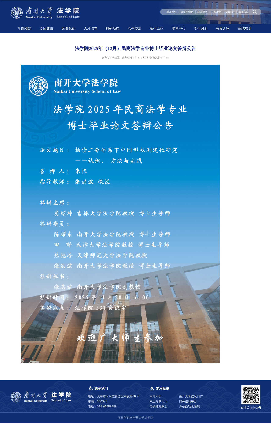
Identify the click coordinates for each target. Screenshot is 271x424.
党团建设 (46, 28)
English (230, 11)
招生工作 (156, 28)
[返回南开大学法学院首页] (46, 7)
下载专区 (217, 11)
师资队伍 (68, 28)
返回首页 (171, 11)
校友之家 (223, 28)
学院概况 (24, 28)
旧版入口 (243, 11)
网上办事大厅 (158, 401)
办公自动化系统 (189, 406)
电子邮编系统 (158, 406)
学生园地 (200, 28)
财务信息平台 (188, 401)
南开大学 (155, 396)
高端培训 (245, 28)
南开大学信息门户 (191, 396)
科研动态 (112, 28)
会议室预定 (187, 11)
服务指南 (202, 11)
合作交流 (134, 28)
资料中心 (178, 28)
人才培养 (90, 28)
